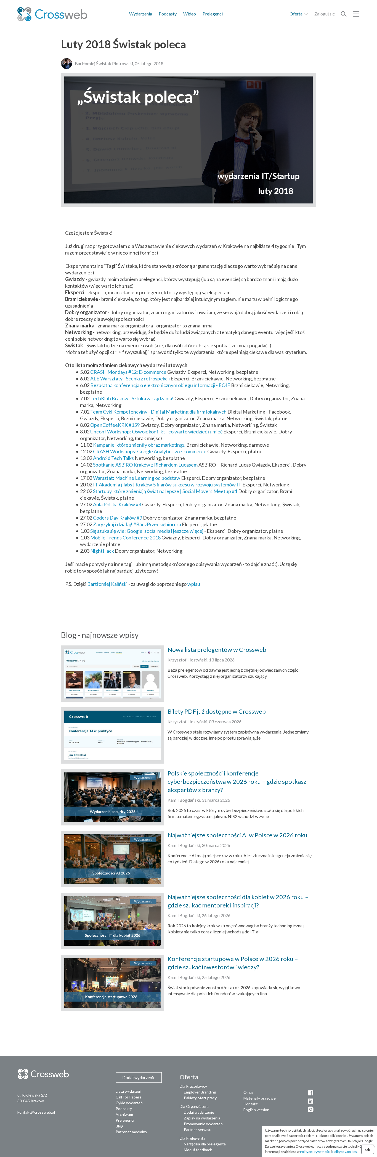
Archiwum (124, 1114)
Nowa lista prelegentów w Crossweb (217, 649)
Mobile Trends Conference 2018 (125, 537)
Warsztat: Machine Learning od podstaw (136, 478)
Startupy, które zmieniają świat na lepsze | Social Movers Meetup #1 (165, 491)
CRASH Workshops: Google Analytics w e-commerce (149, 451)
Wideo (189, 13)
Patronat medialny (131, 1131)
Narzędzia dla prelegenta (205, 1144)
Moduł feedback (198, 1149)
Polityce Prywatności (315, 1152)
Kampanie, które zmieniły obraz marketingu (139, 445)
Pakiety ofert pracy (200, 1097)
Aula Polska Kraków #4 (117, 504)
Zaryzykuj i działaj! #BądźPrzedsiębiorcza (137, 524)
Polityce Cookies (344, 1152)
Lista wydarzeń (128, 1091)
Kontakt (250, 1104)
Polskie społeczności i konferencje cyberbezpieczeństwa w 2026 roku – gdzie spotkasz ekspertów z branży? (237, 781)
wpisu (193, 584)
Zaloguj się (324, 13)
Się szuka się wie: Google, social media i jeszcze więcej (146, 531)
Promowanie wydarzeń (203, 1123)
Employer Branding (200, 1092)
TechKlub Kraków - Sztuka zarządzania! (132, 398)
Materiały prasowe (259, 1098)
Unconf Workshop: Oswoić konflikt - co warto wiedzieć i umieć (156, 431)
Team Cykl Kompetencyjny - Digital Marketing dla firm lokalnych (158, 412)
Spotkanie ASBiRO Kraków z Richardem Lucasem (145, 465)
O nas (248, 1092)
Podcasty (168, 13)
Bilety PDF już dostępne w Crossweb (217, 711)
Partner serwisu (197, 1129)
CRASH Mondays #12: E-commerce (128, 372)
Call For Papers (128, 1097)
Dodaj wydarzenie (199, 1112)
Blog (119, 1126)
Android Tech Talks (113, 458)
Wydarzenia (140, 13)
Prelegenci (213, 13)
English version (256, 1109)
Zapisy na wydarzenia (202, 1118)
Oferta (296, 13)
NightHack (102, 551)
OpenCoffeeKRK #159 (115, 425)
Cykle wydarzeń (129, 1102)
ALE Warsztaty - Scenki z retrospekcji (130, 378)
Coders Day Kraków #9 (117, 518)
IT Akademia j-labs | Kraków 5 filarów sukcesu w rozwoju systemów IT (167, 484)
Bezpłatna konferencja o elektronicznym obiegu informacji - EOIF (160, 385)
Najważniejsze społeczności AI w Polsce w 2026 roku (237, 835)
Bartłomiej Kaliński (107, 584)
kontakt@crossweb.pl (36, 1112)
